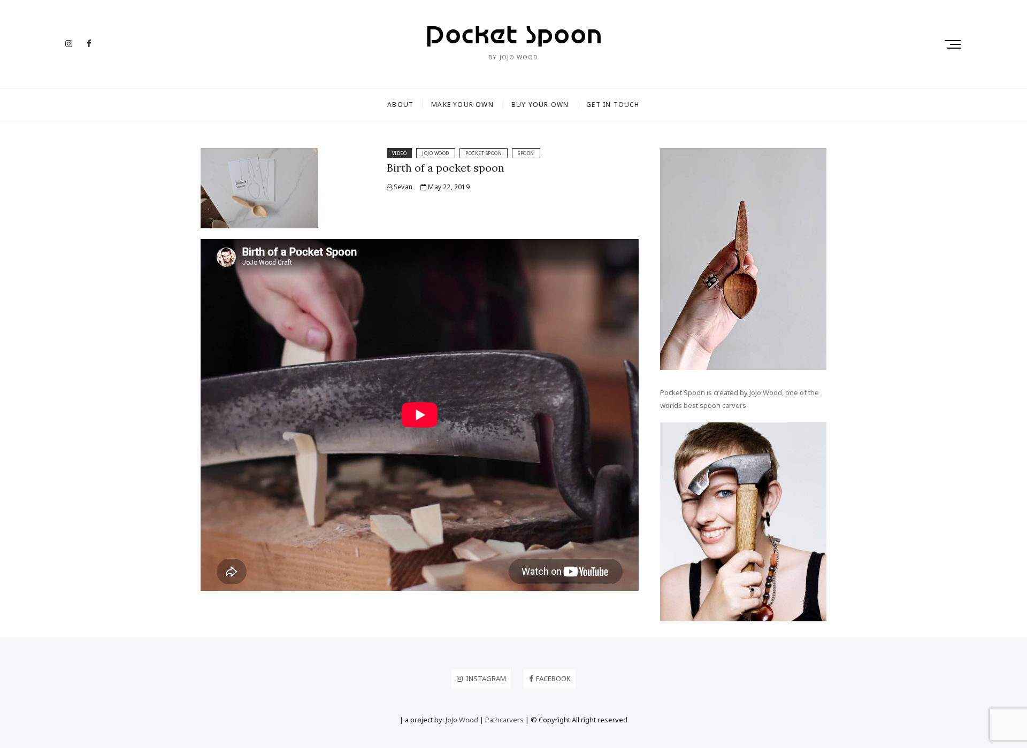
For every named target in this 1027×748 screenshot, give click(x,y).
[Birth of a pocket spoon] (259, 154)
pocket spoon (483, 153)
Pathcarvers (504, 719)
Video (399, 153)
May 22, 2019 (448, 186)
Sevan (402, 186)
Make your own (462, 104)
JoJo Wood (435, 153)
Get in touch (612, 104)
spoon (526, 153)
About (400, 104)
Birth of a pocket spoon (445, 167)
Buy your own (540, 104)
